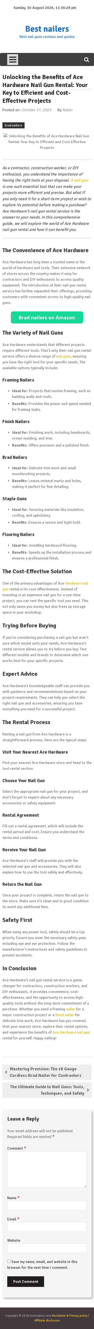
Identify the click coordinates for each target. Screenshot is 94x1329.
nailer (70, 1009)
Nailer (68, 110)
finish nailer (64, 1015)
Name (13, 1198)
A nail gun (79, 180)
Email (13, 1219)
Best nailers (47, 29)
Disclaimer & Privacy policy (69, 1316)
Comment (16, 1148)
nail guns (63, 356)
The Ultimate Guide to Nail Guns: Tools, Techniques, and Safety (47, 1090)
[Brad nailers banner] (47, 317)
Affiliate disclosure (47, 1320)
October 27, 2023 (37, 110)
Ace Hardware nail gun (71, 1032)
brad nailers (13, 125)
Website (13, 1240)
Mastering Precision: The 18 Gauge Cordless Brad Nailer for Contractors (45, 1072)
